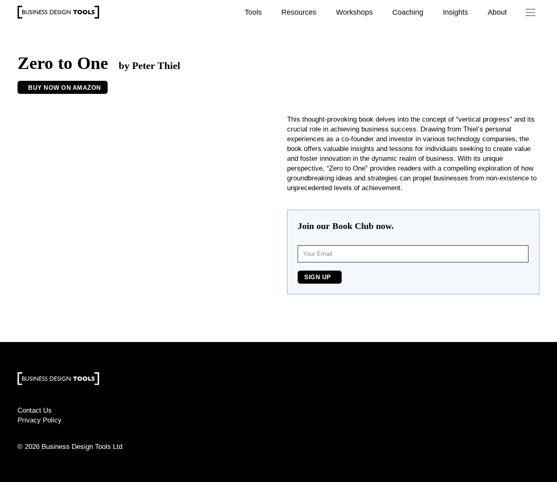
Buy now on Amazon (64, 87)
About (497, 12)
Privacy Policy (40, 420)
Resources (298, 12)
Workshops (354, 12)
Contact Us (35, 410)
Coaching (407, 12)
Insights (455, 12)
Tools (253, 12)
